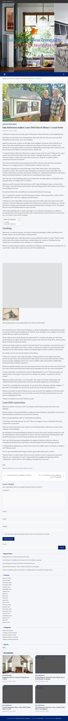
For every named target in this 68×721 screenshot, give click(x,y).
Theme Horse (40, 718)
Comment (5, 490)
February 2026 (6, 578)
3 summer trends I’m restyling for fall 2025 (19, 475)
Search (4, 544)
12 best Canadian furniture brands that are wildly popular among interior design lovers (27, 570)
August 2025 (6, 591)
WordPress (58, 718)
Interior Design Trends (9, 635)
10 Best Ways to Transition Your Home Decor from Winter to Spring (21, 560)
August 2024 (6, 618)
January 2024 (6, 622)
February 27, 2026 (6, 681)
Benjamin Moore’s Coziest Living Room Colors (15, 557)
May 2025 (5, 598)
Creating (6, 222)
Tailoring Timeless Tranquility (23, 718)
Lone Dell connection (9, 224)
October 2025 (6, 587)
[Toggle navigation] (4, 74)
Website (4, 526)
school (30, 468)
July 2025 (5, 593)
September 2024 (7, 615)
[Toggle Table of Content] (18, 220)
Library (12, 468)
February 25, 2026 (6, 711)
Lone (18, 468)
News (21, 468)
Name (4, 511)
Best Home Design (7, 630)
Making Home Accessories (10, 637)
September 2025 (7, 589)
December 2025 (7, 582)
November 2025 (7, 585)
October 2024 (6, 613)
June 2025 (5, 596)
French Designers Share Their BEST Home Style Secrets (18, 563)
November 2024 (7, 611)
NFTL (4, 647)
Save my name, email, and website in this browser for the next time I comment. (27, 534)
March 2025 (5, 602)
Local (15, 468)
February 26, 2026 (39, 681)
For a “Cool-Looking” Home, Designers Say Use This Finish (50, 476)
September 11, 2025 (7, 130)
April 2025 (5, 600)
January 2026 (6, 580)
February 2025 (6, 604)
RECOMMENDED (8, 653)
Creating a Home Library (9, 124)
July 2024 (5, 620)
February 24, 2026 (39, 711)
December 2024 (7, 609)
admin (15, 130)
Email (4, 519)
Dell (9, 468)
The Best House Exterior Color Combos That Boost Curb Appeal (20, 566)
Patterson (26, 468)
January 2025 (6, 607)
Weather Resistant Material (10, 639)
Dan (6, 468)
